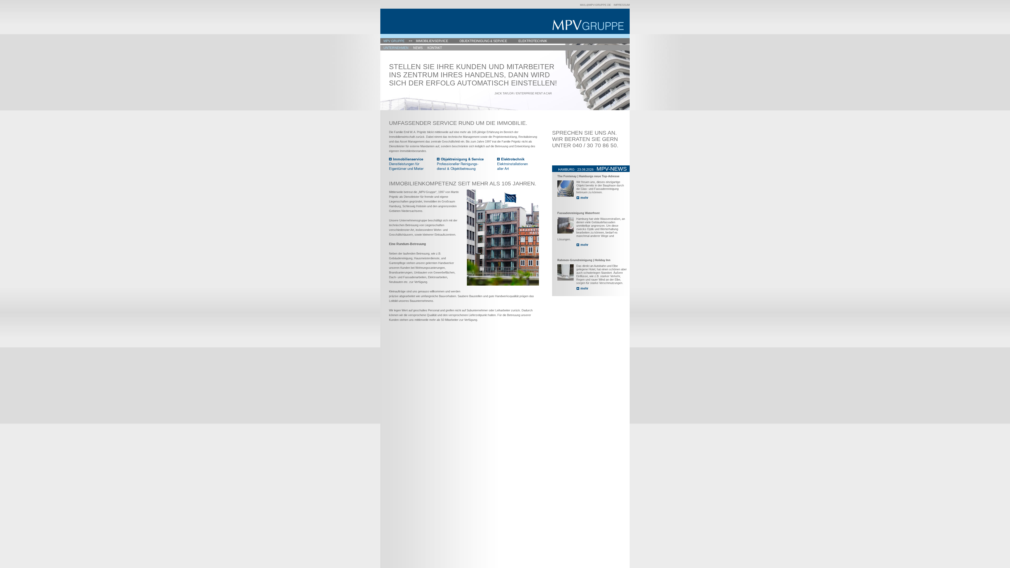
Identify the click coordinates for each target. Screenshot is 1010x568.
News (418, 48)
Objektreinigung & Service (483, 41)
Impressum (622, 4)
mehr (584, 198)
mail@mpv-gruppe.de (595, 4)
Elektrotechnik (532, 41)
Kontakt (434, 48)
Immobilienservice (432, 41)
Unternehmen (395, 48)
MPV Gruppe (394, 41)
